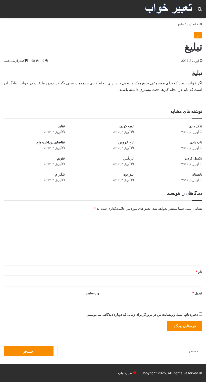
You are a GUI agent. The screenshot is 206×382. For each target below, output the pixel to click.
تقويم (61, 158)
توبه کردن (126, 126)
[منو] (6, 10)
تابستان (197, 174)
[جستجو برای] (199, 10)
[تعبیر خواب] (168, 9)
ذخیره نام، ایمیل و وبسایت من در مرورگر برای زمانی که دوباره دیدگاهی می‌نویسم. (142, 314)
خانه (195, 24)
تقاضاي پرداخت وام (50, 142)
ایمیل (197, 293)
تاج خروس (126, 142)
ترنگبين (128, 158)
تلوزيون (128, 174)
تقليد (61, 126)
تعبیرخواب (125, 373)
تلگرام (60, 174)
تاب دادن (196, 142)
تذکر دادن (195, 126)
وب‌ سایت (92, 293)
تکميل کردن (193, 158)
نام (199, 272)
